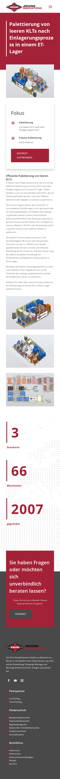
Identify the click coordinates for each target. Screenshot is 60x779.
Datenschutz (15, 753)
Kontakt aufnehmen (24, 155)
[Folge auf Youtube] (15, 680)
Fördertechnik (17, 710)
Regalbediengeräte (18, 724)
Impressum (14, 750)
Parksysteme (17, 691)
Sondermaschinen (17, 731)
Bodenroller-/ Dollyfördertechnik (24, 727)
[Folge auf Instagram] (22, 680)
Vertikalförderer (16, 734)
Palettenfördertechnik (19, 721)
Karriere (13, 763)
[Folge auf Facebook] (8, 680)
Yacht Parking (15, 701)
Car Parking (14, 698)
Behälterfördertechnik (19, 717)
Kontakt (20, 614)
